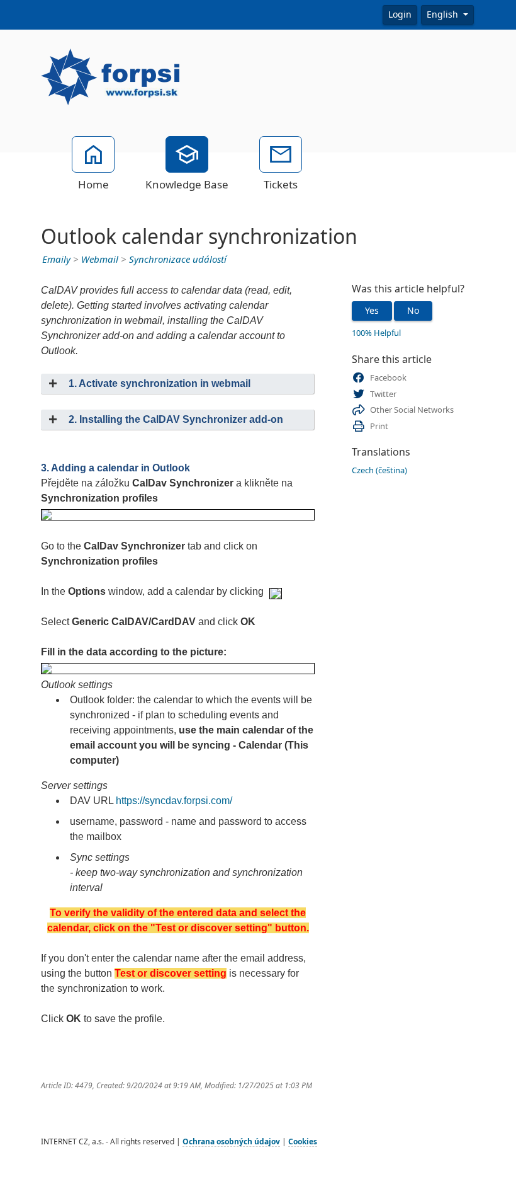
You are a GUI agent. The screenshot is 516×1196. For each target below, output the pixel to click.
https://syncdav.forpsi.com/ (174, 800)
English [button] (444, 14)
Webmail (99, 259)
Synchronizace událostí (178, 259)
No (413, 311)
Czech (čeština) (379, 470)
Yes (372, 311)
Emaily (56, 259)
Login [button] (400, 14)
